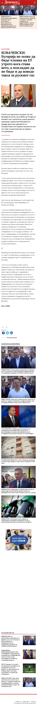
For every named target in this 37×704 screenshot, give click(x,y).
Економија (5, 49)
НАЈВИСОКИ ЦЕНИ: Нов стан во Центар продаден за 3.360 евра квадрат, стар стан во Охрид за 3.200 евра (18, 461)
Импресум (18, 701)
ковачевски (12, 337)
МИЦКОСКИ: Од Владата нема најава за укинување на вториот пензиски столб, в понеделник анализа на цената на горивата (16, 520)
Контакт (33, 701)
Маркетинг (26, 701)
